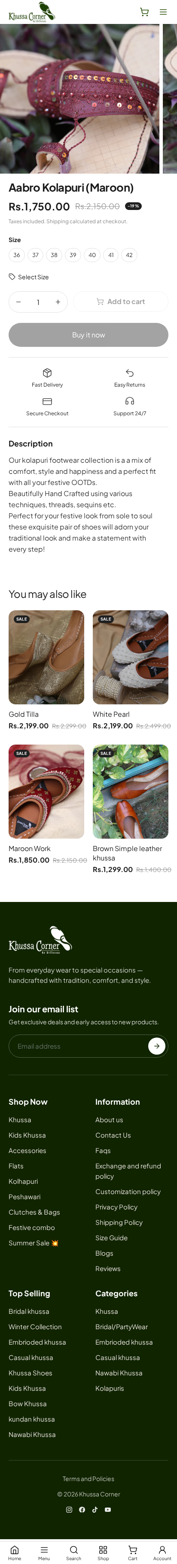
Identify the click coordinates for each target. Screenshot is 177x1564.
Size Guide (111, 1237)
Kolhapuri (23, 1181)
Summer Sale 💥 (34, 1243)
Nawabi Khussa (32, 1434)
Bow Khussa (28, 1403)
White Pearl (111, 714)
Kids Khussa (27, 1135)
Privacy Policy (116, 1207)
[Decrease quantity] (18, 302)
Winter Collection (35, 1326)
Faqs (103, 1150)
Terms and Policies (88, 1478)
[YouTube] (108, 1510)
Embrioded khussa (37, 1342)
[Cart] (144, 12)
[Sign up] (156, 1046)
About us (109, 1119)
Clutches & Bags (34, 1212)
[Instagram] (69, 1510)
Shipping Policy (119, 1222)
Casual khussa (31, 1357)
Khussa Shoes (30, 1373)
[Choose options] (74, 642)
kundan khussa (32, 1419)
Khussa (20, 1119)
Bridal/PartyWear (121, 1326)
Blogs (104, 1253)
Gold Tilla (24, 714)
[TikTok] (95, 1510)
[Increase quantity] (58, 302)
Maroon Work (30, 848)
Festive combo (32, 1227)
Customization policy (128, 1191)
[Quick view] (74, 623)
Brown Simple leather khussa (127, 853)
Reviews (108, 1268)
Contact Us (113, 1135)
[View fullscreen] (79, 99)
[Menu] (163, 12)
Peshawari (24, 1196)
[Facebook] (82, 1510)
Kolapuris (109, 1388)
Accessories (27, 1150)
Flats (16, 1166)
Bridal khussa (29, 1311)
